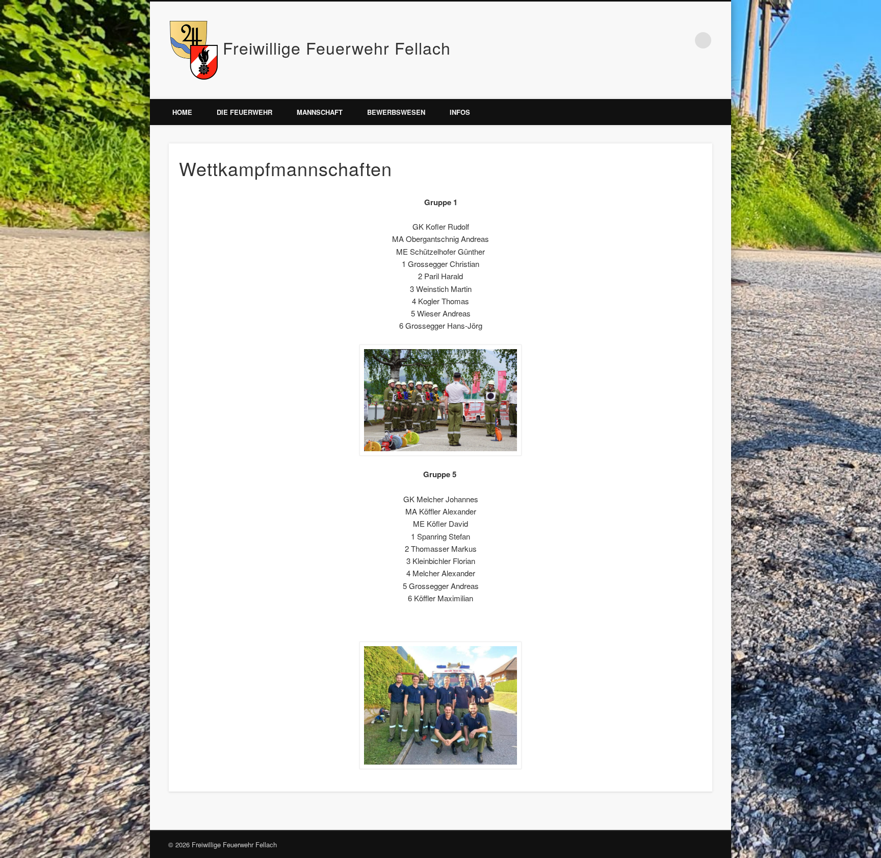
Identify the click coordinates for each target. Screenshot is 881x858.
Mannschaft (320, 112)
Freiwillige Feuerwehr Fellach (337, 47)
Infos (460, 112)
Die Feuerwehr (244, 112)
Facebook (682, 40)
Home (182, 112)
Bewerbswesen (396, 112)
